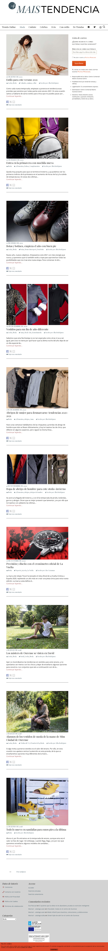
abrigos (26, 419)
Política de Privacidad (12, 897)
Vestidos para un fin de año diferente (27, 329)
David (22, 656)
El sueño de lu (35, 743)
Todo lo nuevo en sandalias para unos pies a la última (36, 829)
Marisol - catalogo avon (36, 909)
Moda (22, 27)
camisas (29, 83)
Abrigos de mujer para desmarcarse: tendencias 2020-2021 (37, 414)
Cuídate (32, 27)
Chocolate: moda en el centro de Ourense (62, 909)
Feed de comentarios (35, 894)
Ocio (53, 27)
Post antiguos (17, 872)
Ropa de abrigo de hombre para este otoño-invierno (36, 489)
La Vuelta (30, 570)
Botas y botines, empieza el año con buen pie (31, 246)
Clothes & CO (25, 743)
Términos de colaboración (13, 906)
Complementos (35, 166)
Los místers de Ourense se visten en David (30, 653)
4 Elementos (20, 166)
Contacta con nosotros (12, 892)
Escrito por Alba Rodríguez (49, 83)
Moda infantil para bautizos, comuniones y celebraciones (67, 912)
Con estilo (64, 27)
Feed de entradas (34, 891)
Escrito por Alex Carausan (46, 570)
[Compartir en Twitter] (10, 102)
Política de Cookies (11, 901)
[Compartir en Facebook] (7, 102)
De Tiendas (78, 27)
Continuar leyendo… (14, 96)
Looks (10, 83)
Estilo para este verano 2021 (21, 79)
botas (22, 249)
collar (34, 83)
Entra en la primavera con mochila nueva (29, 163)
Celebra (43, 27)
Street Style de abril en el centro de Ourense (63, 915)
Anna (22, 333)
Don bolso (40, 249)
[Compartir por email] (13, 102)
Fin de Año (28, 333)
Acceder (31, 888)
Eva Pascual (32, 906)
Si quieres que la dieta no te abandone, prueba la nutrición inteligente (64, 906)
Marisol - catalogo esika (36, 915)
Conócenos (8, 887)
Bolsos (26, 166)
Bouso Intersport (30, 249)
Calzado (23, 83)
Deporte (18, 570)
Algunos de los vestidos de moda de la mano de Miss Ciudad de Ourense (35, 738)
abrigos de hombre (36, 492)
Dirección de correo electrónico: (84, 49)
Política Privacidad (90, 57)
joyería (24, 570)
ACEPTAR (54, 949)
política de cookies (27, 947)
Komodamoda (36, 333)
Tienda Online (9, 27)
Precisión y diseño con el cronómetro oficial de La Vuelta (34, 565)
